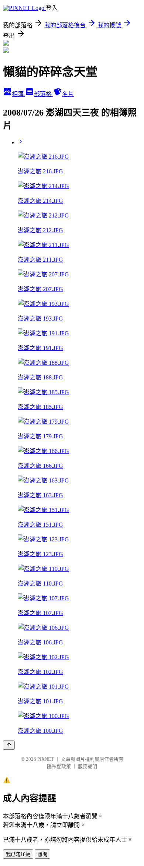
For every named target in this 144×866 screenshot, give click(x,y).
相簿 (18, 94)
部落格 (43, 94)
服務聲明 (87, 766)
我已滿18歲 (18, 854)
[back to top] (9, 745)
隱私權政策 (59, 766)
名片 (68, 94)
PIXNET (45, 759)
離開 (42, 854)
